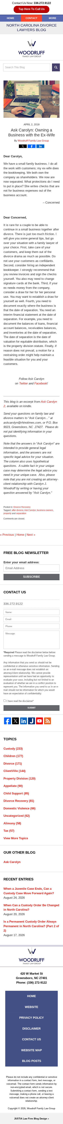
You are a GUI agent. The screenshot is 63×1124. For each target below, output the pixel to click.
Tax (9, 830)
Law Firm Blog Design (30, 1118)
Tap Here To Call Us (32, 9)
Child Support (16, 793)
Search (56, 67)
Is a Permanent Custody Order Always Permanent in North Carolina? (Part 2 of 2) (31, 926)
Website (31, 1007)
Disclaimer (31, 1028)
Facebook (40, 383)
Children (13, 756)
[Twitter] (16, 720)
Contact (31, 18)
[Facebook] (8, 720)
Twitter (23, 383)
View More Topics (16, 838)
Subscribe (31, 576)
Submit (31, 708)
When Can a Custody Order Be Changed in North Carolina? (31, 908)
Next (31, 534)
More (52, 18)
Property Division (20, 778)
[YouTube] (40, 720)
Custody (13, 748)
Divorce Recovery (21, 507)
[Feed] (48, 720)
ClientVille (15, 771)
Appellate (13, 786)
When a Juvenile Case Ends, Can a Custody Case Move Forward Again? (29, 891)
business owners (45, 510)
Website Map (31, 1050)
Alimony (12, 823)
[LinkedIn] (23, 720)
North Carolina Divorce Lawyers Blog (31, 48)
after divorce (17, 510)
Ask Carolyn (30, 510)
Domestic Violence (20, 808)
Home (10, 18)
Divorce (13, 763)
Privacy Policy (31, 1017)
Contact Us (31, 1039)
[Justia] (31, 720)
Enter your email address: (22, 562)
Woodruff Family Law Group (41, 1108)
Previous (7, 534)
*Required (9, 652)
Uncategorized (17, 815)
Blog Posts (31, 1061)
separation (21, 513)
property (7, 513)
